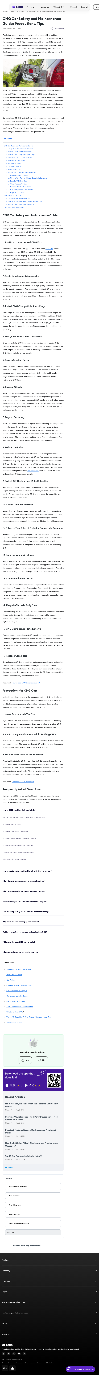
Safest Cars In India (14, 1022)
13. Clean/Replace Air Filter (17, 184)
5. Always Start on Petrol (16, 160)
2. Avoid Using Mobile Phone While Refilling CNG (25, 201)
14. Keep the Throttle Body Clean (19, 187)
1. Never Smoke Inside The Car (19, 199)
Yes (27, 1060)
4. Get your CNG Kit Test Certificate (20, 158)
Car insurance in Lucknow (17, 996)
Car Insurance (13, 11)
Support (73, 7)
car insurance (33, 471)
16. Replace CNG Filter (16, 193)
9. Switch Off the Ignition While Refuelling (22, 172)
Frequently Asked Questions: (14, 207)
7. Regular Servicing (15, 166)
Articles (21, 11)
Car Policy (10, 980)
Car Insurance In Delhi (15, 1001)
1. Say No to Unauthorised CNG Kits (20, 149)
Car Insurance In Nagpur (16, 991)
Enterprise (45, 7)
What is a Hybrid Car (14, 1012)
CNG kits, (49, 249)
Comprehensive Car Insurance (18, 985)
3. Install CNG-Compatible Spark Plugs (21, 155)
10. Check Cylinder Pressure (18, 175)
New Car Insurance (14, 975)
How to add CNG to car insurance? (26, 683)
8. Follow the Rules (14, 169)
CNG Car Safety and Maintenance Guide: (18, 146)
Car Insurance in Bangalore (23, 782)
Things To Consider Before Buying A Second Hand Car (28, 1017)
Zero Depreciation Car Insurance (19, 1007)
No (43, 1060)
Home (5, 11)
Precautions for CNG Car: (13, 196)
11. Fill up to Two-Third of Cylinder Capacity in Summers (27, 178)
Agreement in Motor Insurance (18, 969)
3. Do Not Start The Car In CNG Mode (21, 204)
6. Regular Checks (14, 163)
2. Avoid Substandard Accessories (19, 152)
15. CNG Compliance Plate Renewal (20, 190)
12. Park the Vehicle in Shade (18, 181)
